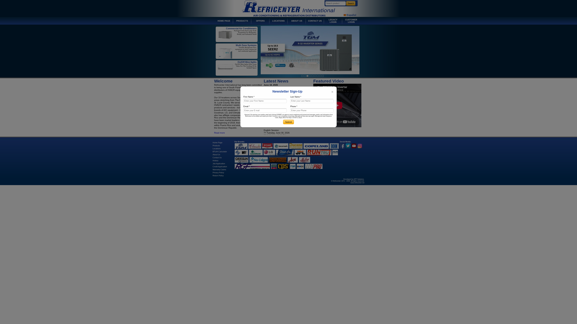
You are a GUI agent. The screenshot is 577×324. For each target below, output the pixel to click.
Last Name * (295, 97)
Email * (246, 106)
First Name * (248, 97)
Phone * (293, 106)
